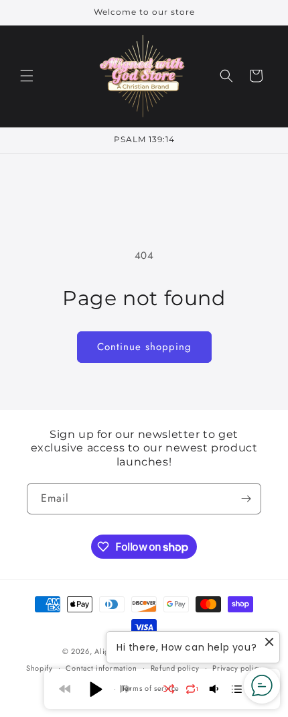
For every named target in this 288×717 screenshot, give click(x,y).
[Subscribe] (246, 498)
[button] (27, 76)
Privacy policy (237, 668)
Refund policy (175, 668)
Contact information (101, 668)
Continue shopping (144, 346)
